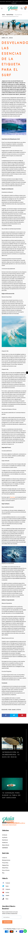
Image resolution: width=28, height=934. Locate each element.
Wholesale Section (6, 860)
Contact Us (4, 857)
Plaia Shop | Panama (11, 928)
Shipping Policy (5, 865)
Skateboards (5, 842)
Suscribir (7, 922)
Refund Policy (5, 867)
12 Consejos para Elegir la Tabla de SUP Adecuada (11, 795)
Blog (3, 872)
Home (3, 14)
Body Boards (5, 840)
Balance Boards (5, 845)
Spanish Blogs (9, 14)
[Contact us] (25, 931)
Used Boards (5, 847)
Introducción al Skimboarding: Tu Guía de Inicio (11, 754)
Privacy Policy (5, 862)
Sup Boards (4, 837)
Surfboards (4, 835)
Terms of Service (5, 870)
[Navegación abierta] (2, 8)
